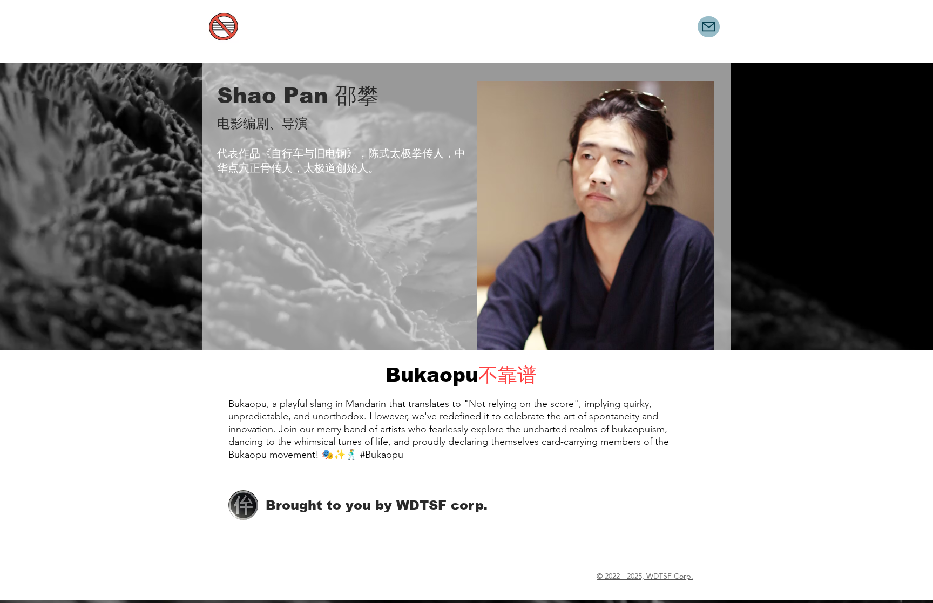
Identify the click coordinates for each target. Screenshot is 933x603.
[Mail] (709, 26)
